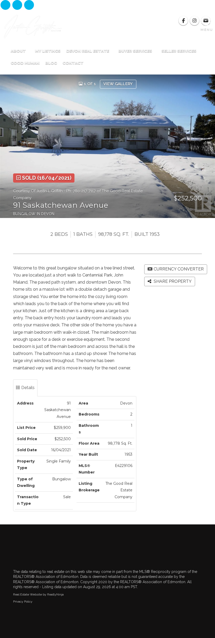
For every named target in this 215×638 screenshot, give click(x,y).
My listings (48, 51)
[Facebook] (6, 5)
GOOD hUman (25, 63)
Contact (73, 63)
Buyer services (136, 51)
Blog (51, 63)
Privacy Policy (23, 601)
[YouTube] (29, 5)
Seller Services (179, 51)
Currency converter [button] (179, 269)
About (19, 51)
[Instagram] (18, 5)
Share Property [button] (172, 281)
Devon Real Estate (88, 51)
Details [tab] (27, 387)
